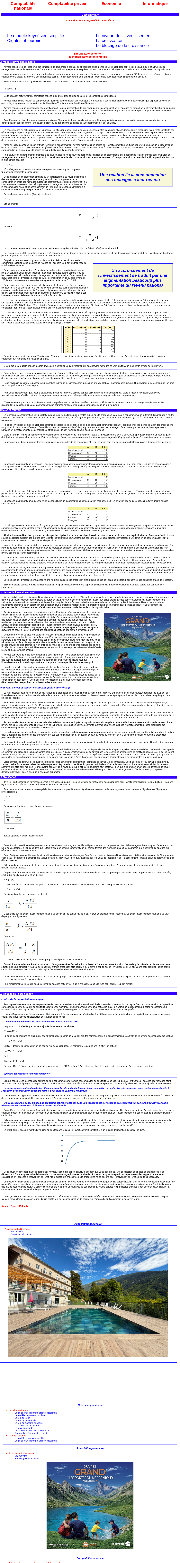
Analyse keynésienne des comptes (31, 1433)
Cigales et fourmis (24, 40)
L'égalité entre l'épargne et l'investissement (35, 1413)
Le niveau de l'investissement (123, 35)
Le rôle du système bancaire (28, 1423)
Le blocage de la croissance (122, 45)
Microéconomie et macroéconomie (31, 1430)
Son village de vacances (23, 1234)
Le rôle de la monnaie (25, 1420)
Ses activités (17, 1231)
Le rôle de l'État (22, 1418)
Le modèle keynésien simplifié (35, 35)
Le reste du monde (23, 1428)
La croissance (109, 40)
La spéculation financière (27, 1425)
